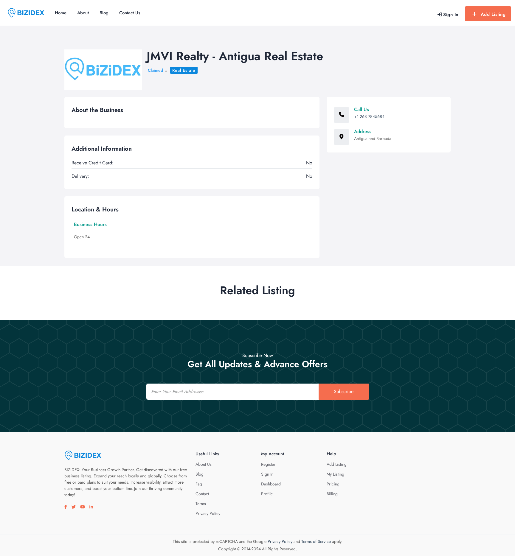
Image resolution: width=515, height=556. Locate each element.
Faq (199, 484)
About (83, 13)
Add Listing (493, 14)
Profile (267, 494)
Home (60, 13)
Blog (104, 13)
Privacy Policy (208, 513)
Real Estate (184, 70)
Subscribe (343, 391)
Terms (201, 504)
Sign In (267, 474)
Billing (332, 494)
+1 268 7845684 (369, 116)
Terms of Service (316, 541)
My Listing (335, 474)
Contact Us (129, 13)
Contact (202, 494)
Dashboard (271, 484)
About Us (204, 464)
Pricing (333, 484)
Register (268, 464)
